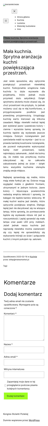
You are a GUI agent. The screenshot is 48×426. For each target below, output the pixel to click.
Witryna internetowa (14, 369)
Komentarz (10, 313)
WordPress (34, 420)
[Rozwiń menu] (6, 21)
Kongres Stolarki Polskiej (15, 414)
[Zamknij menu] (14, 11)
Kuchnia (33, 256)
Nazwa (8, 344)
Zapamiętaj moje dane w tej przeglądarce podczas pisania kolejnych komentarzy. (22, 385)
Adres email (10, 356)
